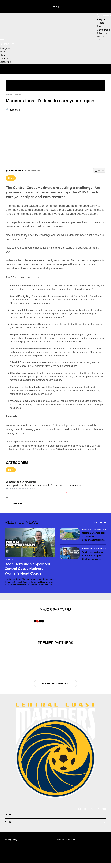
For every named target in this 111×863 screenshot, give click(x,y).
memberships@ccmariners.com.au (27, 341)
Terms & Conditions (66, 839)
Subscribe (17, 503)
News (18, 94)
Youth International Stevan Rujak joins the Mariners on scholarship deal (92, 556)
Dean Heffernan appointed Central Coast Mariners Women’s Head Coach (27, 568)
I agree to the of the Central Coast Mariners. (38, 492)
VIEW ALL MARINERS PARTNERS (55, 683)
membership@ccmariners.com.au (27, 317)
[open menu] (2, 38)
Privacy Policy (29, 492)
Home (9, 94)
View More (100, 522)
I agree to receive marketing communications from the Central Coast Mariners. (48, 496)
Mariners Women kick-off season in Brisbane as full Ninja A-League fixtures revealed (94, 536)
